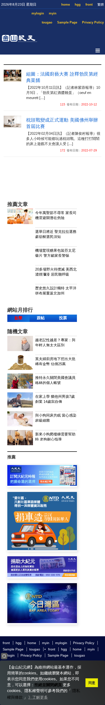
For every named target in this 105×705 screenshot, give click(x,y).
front (89, 4)
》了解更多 (38, 697)
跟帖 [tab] (41, 318)
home (65, 4)
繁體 (100, 4)
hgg (78, 4)
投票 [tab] (63, 318)
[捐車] (42, 549)
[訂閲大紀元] (42, 484)
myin (52, 13)
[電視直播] (42, 622)
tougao (47, 22)
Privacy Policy (93, 22)
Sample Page (67, 22)
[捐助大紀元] (42, 576)
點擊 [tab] (18, 318)
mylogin (38, 13)
